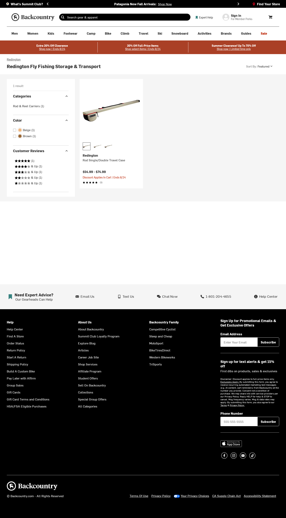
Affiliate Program (89, 371)
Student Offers (88, 378)
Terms (223, 405)
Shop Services (87, 364)
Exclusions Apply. (230, 381)
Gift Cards (13, 392)
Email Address (231, 334)
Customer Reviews (28, 150)
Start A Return (16, 357)
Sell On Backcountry (92, 385)
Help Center (15, 329)
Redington (14, 59)
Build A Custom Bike (21, 371)
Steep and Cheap (160, 336)
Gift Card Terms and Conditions (28, 399)
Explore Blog (87, 343)
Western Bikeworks (162, 357)
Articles (83, 350)
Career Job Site (88, 357)
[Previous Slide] (47, 3)
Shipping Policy (17, 364)
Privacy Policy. (237, 405)
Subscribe (268, 342)
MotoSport (156, 343)
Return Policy (16, 350)
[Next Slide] (238, 3)
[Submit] (62, 17)
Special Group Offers (92, 399)
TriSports (155, 364)
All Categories (87, 406)
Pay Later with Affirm (21, 378)
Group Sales (15, 385)
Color (17, 120)
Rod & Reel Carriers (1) (28, 106)
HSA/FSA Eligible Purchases (26, 406)
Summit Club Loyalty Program (98, 336)
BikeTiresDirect (159, 350)
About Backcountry (91, 329)
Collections (85, 392)
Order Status (15, 343)
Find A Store (15, 336)
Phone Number (231, 413)
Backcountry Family (164, 322)
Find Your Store (268, 4)
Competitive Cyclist (162, 329)
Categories (22, 96)
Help (10, 322)
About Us (85, 322)
